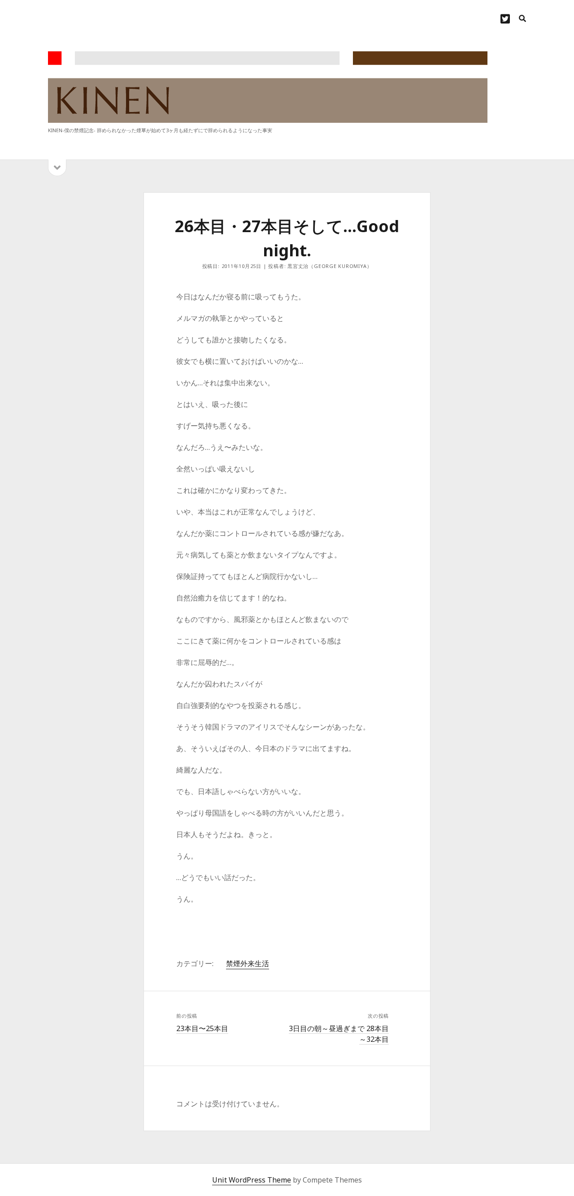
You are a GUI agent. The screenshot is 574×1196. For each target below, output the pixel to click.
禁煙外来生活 (247, 963)
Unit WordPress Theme (251, 1180)
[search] (522, 19)
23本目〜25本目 (202, 1028)
